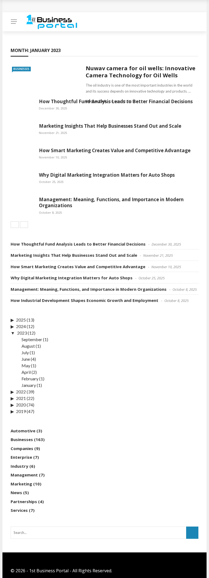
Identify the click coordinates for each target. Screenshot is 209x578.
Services (19, 510)
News (16, 492)
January (28, 385)
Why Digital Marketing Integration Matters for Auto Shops (107, 175)
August (28, 345)
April (26, 372)
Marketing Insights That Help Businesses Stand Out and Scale (110, 126)
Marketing (21, 484)
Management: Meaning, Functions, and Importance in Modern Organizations (111, 202)
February (29, 378)
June (25, 359)
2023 (22, 332)
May (25, 365)
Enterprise (21, 457)
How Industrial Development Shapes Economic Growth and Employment (84, 300)
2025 (21, 319)
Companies (22, 448)
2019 (21, 411)
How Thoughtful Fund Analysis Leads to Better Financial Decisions (116, 101)
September (31, 339)
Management (24, 475)
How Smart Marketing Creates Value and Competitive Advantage (114, 150)
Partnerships (24, 501)
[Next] (24, 224)
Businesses (21, 69)
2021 (21, 398)
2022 (21, 391)
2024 (21, 326)
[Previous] (15, 224)
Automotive (23, 430)
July (25, 352)
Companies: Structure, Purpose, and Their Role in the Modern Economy (90, 6)
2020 (21, 404)
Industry (19, 466)
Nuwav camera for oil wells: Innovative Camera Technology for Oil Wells (140, 72)
